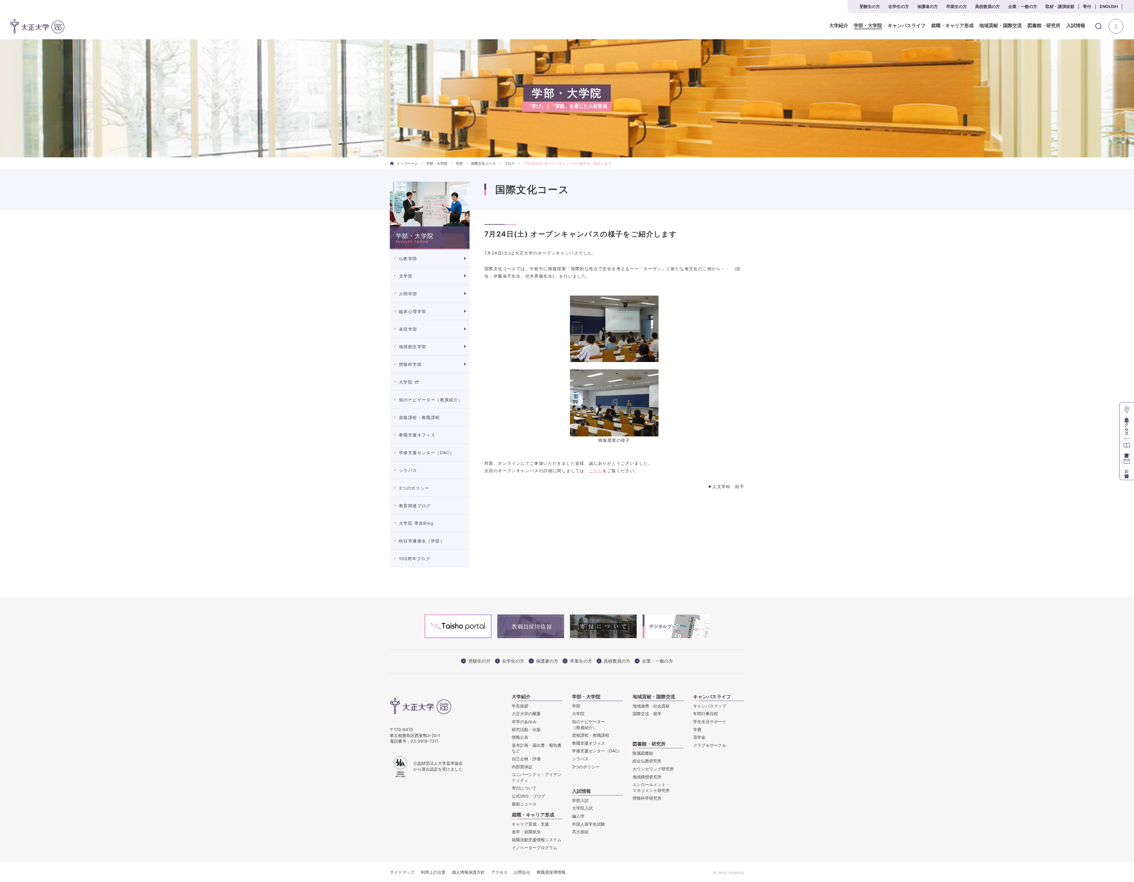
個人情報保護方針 (468, 872)
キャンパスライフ (907, 25)
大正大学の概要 (526, 713)
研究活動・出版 (526, 729)
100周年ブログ (414, 558)
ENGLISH (1109, 6)
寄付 (1087, 6)
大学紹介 (838, 25)
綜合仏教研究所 (647, 760)
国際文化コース (483, 163)
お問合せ (522, 872)
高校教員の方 (987, 6)
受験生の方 (869, 6)
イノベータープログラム (534, 847)
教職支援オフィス (417, 434)
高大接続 (580, 831)
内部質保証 (522, 766)
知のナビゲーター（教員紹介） (431, 399)
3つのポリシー (414, 487)
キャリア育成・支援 (530, 823)
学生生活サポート (709, 721)
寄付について (524, 787)
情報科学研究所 (647, 798)
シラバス (408, 470)
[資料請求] (1127, 446)
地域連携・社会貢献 (651, 705)
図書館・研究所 (1043, 25)
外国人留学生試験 (588, 823)
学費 (697, 729)
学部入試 (580, 800)
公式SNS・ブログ (528, 795)
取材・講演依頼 (1059, 6)
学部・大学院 (868, 25)
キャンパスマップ (709, 705)
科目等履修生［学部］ (421, 540)
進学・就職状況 (526, 831)
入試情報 (1075, 25)
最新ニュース (524, 803)
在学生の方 (898, 6)
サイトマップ (402, 872)
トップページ (407, 163)
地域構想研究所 (647, 776)
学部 (459, 163)
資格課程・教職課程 (419, 417)
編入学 (578, 816)
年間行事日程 (705, 713)
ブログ (509, 163)
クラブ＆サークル (709, 745)
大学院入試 (582, 808)
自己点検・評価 (526, 758)
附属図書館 (643, 753)
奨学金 (699, 737)
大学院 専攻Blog (416, 523)
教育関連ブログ (415, 505)
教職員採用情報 (551, 872)
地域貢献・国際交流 (1000, 25)
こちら (595, 470)
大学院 (406, 381)
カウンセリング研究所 (653, 768)
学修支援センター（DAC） (426, 452)
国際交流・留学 (647, 713)
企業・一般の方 (1022, 6)
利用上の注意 (433, 872)
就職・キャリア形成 (952, 25)
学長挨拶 (520, 705)
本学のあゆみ (524, 721)
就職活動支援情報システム (536, 839)
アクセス (499, 872)
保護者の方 (927, 6)
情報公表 (520, 737)
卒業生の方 (956, 6)
